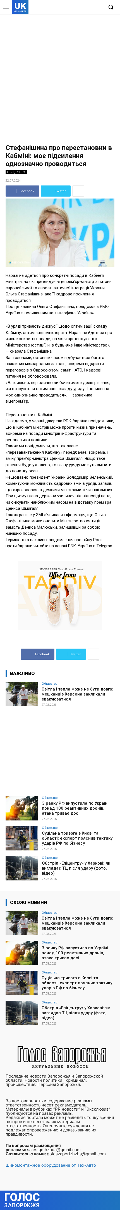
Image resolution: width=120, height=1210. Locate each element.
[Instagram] (82, 7)
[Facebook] (73, 7)
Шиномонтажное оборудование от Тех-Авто (51, 1165)
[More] (78, 191)
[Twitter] (90, 7)
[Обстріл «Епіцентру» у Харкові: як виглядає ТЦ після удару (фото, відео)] (22, 868)
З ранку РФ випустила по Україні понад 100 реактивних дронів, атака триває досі (75, 808)
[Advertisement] (60, 76)
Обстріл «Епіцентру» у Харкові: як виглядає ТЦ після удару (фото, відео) (76, 868)
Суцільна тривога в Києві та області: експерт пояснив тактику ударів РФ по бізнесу (77, 838)
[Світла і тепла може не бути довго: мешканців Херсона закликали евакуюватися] (22, 694)
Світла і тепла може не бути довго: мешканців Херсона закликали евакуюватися (77, 694)
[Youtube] (99, 7)
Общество (16, 172)
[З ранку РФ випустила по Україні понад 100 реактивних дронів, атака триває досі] (22, 808)
